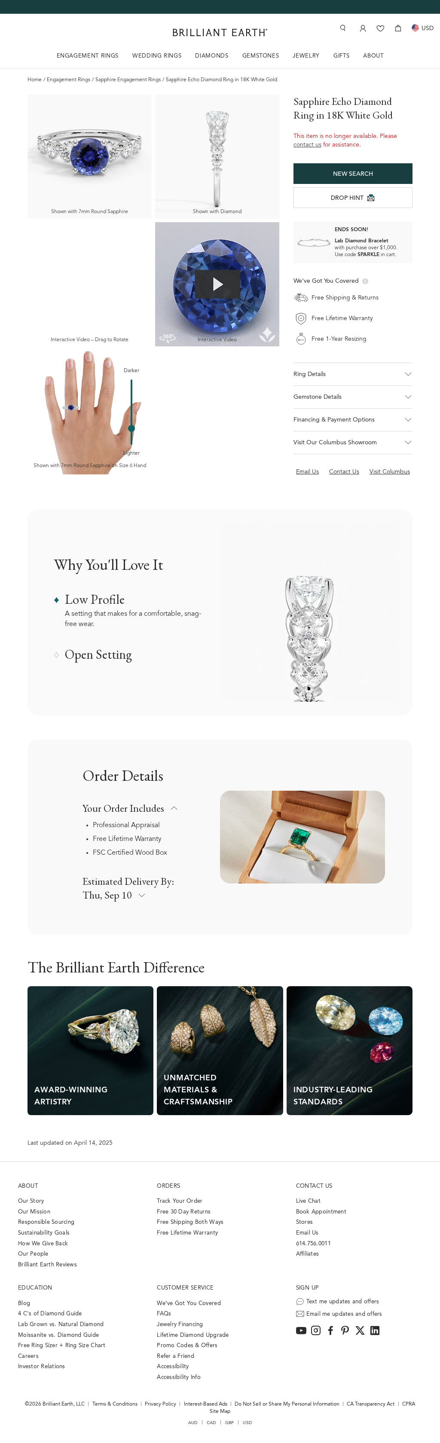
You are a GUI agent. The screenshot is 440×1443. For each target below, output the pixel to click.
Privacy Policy (160, 1404)
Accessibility (173, 1367)
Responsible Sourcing (46, 1222)
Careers (28, 1356)
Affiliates (307, 1254)
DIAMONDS (211, 56)
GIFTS (341, 56)
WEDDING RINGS (156, 56)
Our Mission (34, 1212)
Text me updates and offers (342, 1302)
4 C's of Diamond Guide (50, 1314)
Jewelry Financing (180, 1324)
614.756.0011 (313, 1244)
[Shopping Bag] (398, 28)
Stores (304, 1222)
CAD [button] (211, 1423)
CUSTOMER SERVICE (185, 1288)
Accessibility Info (179, 1377)
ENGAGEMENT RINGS (88, 56)
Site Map (220, 1411)
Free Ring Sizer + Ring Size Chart (62, 1345)
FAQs (164, 1314)
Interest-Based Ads (205, 1404)
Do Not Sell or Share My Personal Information (287, 1404)
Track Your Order (179, 1201)
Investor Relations (41, 1367)
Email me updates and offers (344, 1314)
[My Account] (362, 28)
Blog (24, 1303)
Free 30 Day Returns (184, 1212)
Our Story (31, 1201)
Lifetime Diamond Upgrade (193, 1335)
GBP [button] (229, 1423)
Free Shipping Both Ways (190, 1222)
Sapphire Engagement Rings (128, 80)
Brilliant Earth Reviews (47, 1265)
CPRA (408, 1404)
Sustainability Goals (44, 1233)
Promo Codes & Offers (187, 1345)
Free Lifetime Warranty (127, 839)
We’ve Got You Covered (188, 1303)
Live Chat (308, 1201)
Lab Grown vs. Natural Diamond (61, 1324)
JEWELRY (306, 56)
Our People (33, 1254)
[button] (352, 374)
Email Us (307, 1233)
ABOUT (373, 56)
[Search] (342, 28)
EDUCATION (35, 1288)
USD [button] (247, 1423)
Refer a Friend (175, 1356)
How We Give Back (43, 1244)
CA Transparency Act (370, 1404)
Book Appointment (321, 1212)
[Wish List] (380, 28)
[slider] (131, 428)
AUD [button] (193, 1423)
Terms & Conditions (115, 1404)
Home (35, 80)
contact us (307, 145)
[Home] (220, 32)
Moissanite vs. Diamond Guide (58, 1335)
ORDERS (168, 1186)
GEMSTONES (260, 56)
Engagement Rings (68, 80)
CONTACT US (314, 1186)
